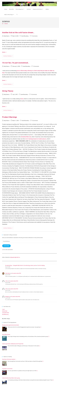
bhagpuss (7, 296)
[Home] (2, 23)
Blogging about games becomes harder (10, 325)
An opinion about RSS (16, 273)
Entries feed (4, 311)
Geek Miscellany (25, 36)
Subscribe (6, 245)
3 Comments (36, 66)
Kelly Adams (6, 36)
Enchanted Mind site (26, 136)
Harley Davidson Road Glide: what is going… (11, 378)
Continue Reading (8, 56)
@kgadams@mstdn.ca (15, 257)
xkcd (22, 98)
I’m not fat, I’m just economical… (15, 63)
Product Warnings (9, 117)
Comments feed (5, 312)
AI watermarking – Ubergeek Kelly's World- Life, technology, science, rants (20, 265)
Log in (3, 309)
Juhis (6, 281)
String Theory (7, 91)
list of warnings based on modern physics (35, 139)
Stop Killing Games (6, 334)
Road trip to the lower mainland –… (9, 359)
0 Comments (34, 94)
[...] (40, 327)
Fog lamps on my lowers (7, 368)
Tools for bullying (41, 265)
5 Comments (34, 36)
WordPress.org (5, 314)
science (6, 23)
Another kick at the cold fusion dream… (18, 33)
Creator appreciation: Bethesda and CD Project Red (12, 343)
